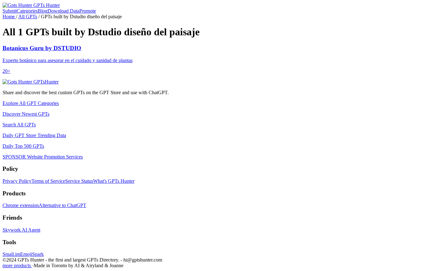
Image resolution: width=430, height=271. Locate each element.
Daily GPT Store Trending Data (34, 135)
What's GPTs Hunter (113, 181)
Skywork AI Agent (21, 230)
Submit (10, 11)
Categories (27, 11)
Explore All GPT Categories (31, 103)
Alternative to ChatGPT (62, 205)
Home (9, 16)
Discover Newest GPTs (26, 114)
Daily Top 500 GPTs (23, 146)
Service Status (79, 181)
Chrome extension (21, 205)
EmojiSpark (32, 254)
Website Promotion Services (43, 156)
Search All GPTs (19, 124)
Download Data (63, 11)
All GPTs (27, 16)
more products (17, 265)
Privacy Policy (17, 181)
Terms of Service (48, 181)
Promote (87, 11)
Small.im (11, 254)
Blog (43, 11)
